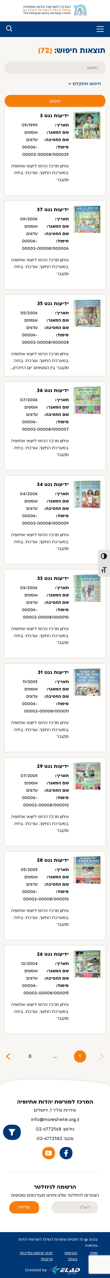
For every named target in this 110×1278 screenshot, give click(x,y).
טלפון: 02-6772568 (55, 1129)
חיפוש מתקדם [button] (87, 84)
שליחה (24, 1207)
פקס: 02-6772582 (55, 1139)
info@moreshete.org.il (55, 1120)
